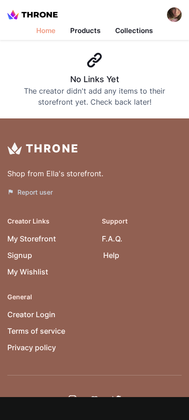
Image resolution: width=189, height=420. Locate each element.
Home (46, 30)
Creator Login (31, 314)
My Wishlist (27, 271)
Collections (134, 30)
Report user (35, 192)
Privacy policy (31, 347)
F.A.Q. (112, 238)
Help (111, 255)
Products (85, 30)
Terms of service (36, 331)
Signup (19, 255)
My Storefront (31, 238)
